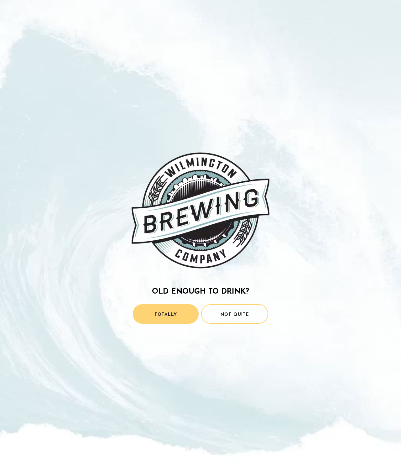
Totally (165, 314)
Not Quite (235, 314)
